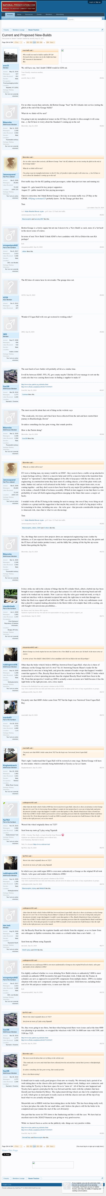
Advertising (60, 14)
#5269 (102, 523)
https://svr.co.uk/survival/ (41, 844)
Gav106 (6, 386)
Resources (29, 14)
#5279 (102, 1043)
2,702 (16, 726)
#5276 (102, 884)
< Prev (16, 42)
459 (17, 933)
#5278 (102, 992)
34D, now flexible (12, 262)
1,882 (16, 773)
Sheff (24, 950)
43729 (5, 297)
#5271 (102, 616)
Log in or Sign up (94, 2)
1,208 (16, 673)
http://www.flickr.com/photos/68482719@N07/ (36, 387)
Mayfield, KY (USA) (12, 87)
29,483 (16, 182)
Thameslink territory (12, 139)
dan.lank (6, 925)
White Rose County (12, 785)
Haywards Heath (13, 943)
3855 (5, 334)
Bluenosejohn (26, 219)
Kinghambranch (10, 765)
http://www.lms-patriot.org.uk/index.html (34, 384)
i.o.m (16, 730)
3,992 (16, 614)
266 (41, 42)
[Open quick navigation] (102, 30)
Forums (10, 14)
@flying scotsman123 (37, 198)
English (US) (7, 1184)
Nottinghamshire (13, 682)
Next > (52, 42)
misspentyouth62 (10, 245)
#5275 (102, 848)
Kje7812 (6, 820)
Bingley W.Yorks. (13, 630)
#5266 (102, 332)
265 (37, 42)
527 (17, 74)
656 (17, 342)
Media (19, 14)
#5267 (102, 390)
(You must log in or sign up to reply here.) (90, 1146)
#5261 (102, 78)
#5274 (102, 768)
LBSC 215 (15, 189)
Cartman (25, 394)
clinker (24, 251)
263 (31, 42)
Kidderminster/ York (12, 835)
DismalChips (26, 1137)
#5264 (102, 247)
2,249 (16, 130)
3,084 (16, 828)
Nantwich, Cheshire (12, 401)
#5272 (102, 692)
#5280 (102, 1133)
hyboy (34, 888)
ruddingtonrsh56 (10, 665)
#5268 (102, 434)
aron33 (32, 38)
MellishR (42, 888)
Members (49, 14)
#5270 (102, 552)
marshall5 (7, 717)
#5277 (102, 946)
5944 (39, 528)
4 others (46, 528)
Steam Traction (17, 38)
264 (34, 42)
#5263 (102, 215)
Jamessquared (9, 174)
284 (47, 42)
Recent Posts (21, 18)
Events (39, 14)
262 (27, 42)
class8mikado (9, 606)
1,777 (16, 394)
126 (17, 305)
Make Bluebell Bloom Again (34, 211)
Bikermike (7, 122)
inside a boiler (13, 351)
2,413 (16, 253)
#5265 (102, 295)
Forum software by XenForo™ (21, 1188)
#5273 (102, 715)
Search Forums (9, 18)
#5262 (102, 126)
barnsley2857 (39, 219)
